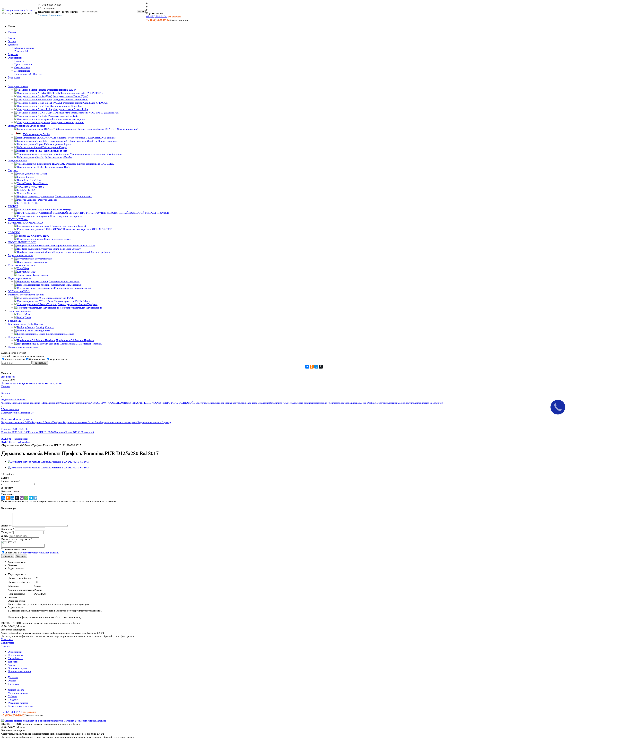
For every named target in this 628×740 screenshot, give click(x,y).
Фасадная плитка (68, 402)
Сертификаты (22, 67)
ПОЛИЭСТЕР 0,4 (98, 402)
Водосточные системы (206, 402)
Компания (7, 639)
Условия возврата (17, 668)
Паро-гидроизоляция (257, 402)
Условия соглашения (19, 671)
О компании (15, 57)
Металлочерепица (18, 693)
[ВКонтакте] (307, 367)
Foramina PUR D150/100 (41, 432)
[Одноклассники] (312, 367)
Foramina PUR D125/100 (14, 432)
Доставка (13, 44)
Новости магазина (15, 359)
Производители (23, 64)
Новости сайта (37, 359)
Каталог (12, 32)
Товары (5, 645)
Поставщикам (22, 70)
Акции (12, 38)
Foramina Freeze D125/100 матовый (74, 432)
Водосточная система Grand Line (81, 422)
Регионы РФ (21, 51)
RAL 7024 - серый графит (15, 442)
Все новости (8, 376)
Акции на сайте (58, 359)
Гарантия (13, 54)
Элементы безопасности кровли (309, 402)
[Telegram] (35, 498)
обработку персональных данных (40, 552)
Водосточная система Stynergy (154, 422)
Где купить (14, 77)
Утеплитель (333, 402)
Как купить (7, 642)
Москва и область (24, 47)
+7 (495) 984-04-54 (156, 16)
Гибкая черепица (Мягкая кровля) (40, 402)
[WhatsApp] (26, 498)
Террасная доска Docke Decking (358, 402)
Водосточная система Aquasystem (119, 422)
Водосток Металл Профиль (47, 422)
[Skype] (31, 498)
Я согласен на (32, 552)
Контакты (13, 683)
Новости (19, 60)
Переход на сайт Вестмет (28, 74)
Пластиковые (26, 412)
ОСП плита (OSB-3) (280, 402)
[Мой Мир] (316, 367)
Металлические (10, 412)
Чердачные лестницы (387, 402)
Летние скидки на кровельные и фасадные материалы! (31, 383)
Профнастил (406, 402)
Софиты (12, 696)
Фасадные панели (11, 402)
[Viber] (22, 498)
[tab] (317, 562)
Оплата (12, 41)
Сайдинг (83, 402)
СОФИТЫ (159, 402)
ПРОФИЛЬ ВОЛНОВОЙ (179, 402)
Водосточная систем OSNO (16, 422)
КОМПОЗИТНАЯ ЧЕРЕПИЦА (135, 402)
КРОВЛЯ (113, 402)
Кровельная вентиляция (232, 402)
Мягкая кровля (16, 689)
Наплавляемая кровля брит (428, 402)
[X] (321, 367)
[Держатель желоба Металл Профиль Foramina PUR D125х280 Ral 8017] (48, 461)
